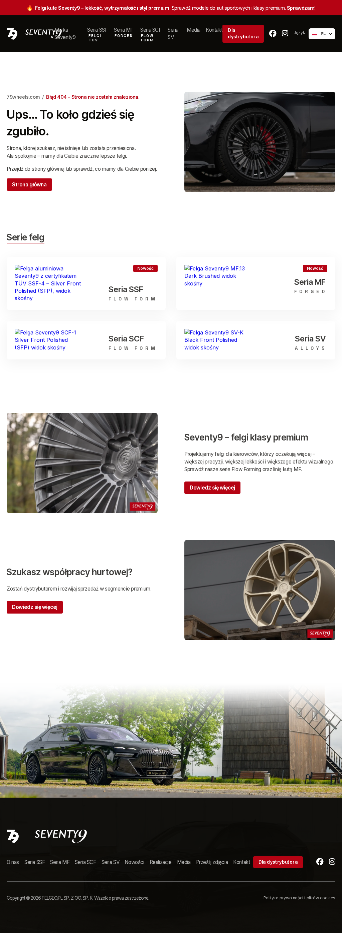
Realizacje (161, 862)
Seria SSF (34, 862)
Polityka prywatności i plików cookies (299, 897)
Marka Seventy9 (65, 33)
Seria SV (174, 33)
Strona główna (29, 184)
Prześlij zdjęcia (212, 862)
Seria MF (59, 862)
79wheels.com (23, 97)
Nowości (134, 862)
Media (193, 30)
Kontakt (214, 30)
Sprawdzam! (301, 8)
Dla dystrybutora (243, 33)
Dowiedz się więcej (212, 488)
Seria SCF (85, 862)
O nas (13, 862)
